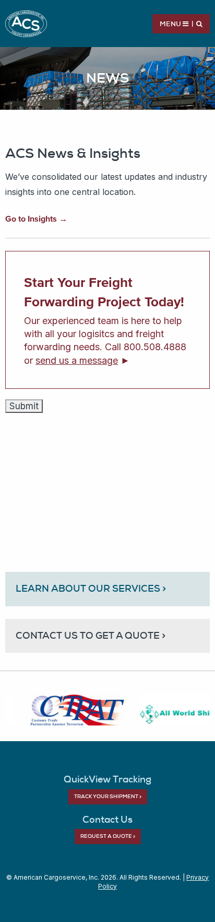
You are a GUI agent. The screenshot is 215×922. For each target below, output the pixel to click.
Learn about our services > (91, 588)
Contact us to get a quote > (90, 635)
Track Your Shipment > (107, 796)
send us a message (76, 360)
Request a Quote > (107, 836)
